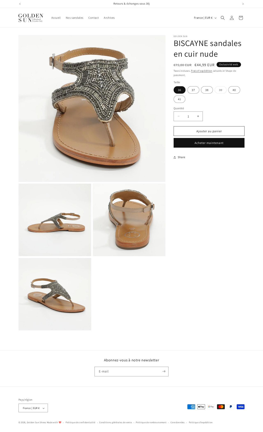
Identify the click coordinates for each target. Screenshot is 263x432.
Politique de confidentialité (80, 422)
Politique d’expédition (201, 422)
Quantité (179, 108)
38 (207, 90)
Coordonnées (178, 422)
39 (223, 90)
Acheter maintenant (209, 143)
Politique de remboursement (151, 422)
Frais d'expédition (201, 70)
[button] (222, 17)
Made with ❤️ (54, 422)
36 (179, 90)
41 (179, 99)
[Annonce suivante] (243, 4)
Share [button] (181, 157)
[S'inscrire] (163, 371)
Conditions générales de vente (115, 422)
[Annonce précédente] (19, 4)
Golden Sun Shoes (36, 422)
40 (234, 90)
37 (193, 90)
